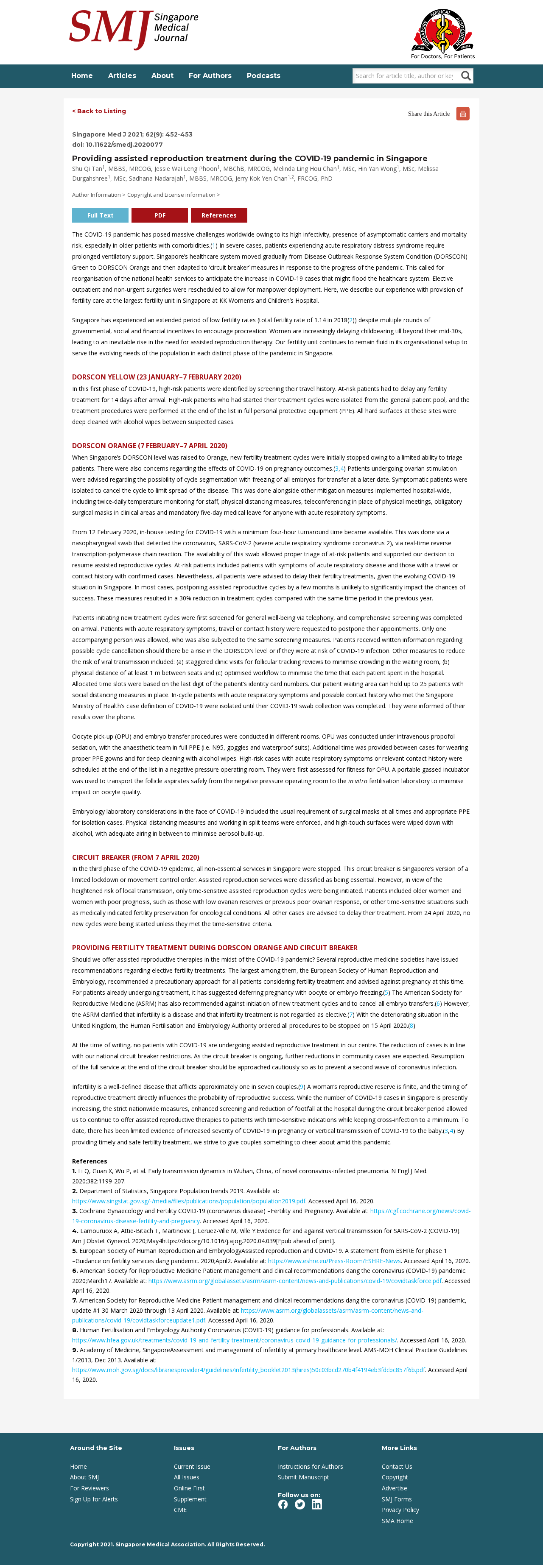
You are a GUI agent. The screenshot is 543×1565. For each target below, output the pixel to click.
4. (76, 1231)
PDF (159, 215)
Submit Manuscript (303, 1477)
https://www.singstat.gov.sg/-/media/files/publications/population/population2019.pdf (188, 1201)
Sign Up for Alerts (94, 1499)
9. (76, 1350)
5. (75, 1251)
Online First (189, 1488)
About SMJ (84, 1477)
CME (180, 1510)
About (162, 76)
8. (76, 1330)
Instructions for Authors (310, 1466)
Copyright (395, 1477)
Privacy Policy (400, 1510)
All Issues (186, 1477)
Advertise (394, 1488)
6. (76, 1271)
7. (75, 1300)
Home (82, 76)
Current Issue (192, 1466)
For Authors (210, 76)
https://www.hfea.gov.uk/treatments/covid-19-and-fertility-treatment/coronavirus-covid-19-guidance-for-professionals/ (234, 1340)
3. (75, 1211)
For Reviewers (89, 1488)
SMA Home (397, 1521)
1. (75, 1171)
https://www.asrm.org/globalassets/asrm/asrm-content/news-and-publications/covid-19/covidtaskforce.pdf (295, 1281)
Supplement (190, 1499)
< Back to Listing (99, 111)
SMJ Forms (397, 1499)
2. (75, 1191)
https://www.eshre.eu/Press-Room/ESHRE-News (334, 1261)
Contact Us (397, 1466)
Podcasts (263, 76)
